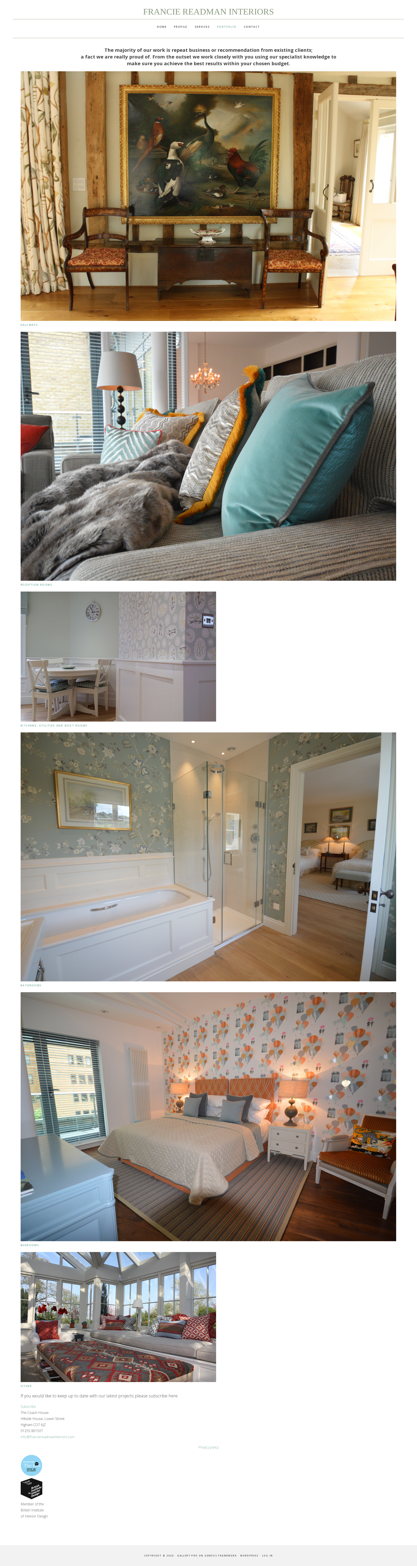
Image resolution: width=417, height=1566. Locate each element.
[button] (28, 1406)
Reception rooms (36, 585)
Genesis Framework (221, 1555)
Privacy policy (208, 1447)
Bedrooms (30, 1245)
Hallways (29, 325)
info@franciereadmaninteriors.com (47, 1436)
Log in (267, 1555)
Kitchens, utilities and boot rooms (54, 725)
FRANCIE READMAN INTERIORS (208, 11)
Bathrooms (31, 985)
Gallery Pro (187, 1555)
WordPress (249, 1555)
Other (26, 1386)
